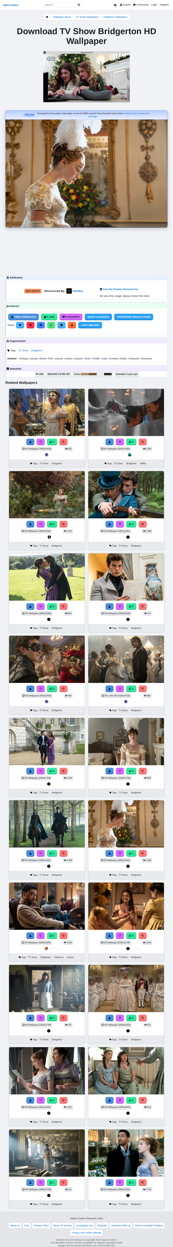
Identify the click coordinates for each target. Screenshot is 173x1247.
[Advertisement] (86, 251)
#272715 (108, 374)
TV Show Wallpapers (87, 17)
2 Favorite (72, 317)
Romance (146, 358)
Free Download (25, 317)
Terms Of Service (62, 1225)
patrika (56, 537)
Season (78, 358)
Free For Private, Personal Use (120, 289)
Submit (126, 4)
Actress (59, 358)
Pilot (50, 358)
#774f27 (93, 374)
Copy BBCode (90, 325)
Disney (33, 358)
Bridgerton (36, 350)
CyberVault (56, 454)
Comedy (113, 358)
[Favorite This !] (41, 853)
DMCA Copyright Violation (149, 1225)
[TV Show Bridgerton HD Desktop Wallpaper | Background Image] (47, 846)
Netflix (123, 358)
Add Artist (33, 291)
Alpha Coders (11, 5)
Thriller (96, 358)
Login (154, 4)
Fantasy (23, 358)
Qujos (136, 454)
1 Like (50, 317)
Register (164, 4)
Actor (87, 358)
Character (133, 358)
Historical (58, 957)
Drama (68, 358)
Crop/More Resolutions (133, 317)
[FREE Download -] (30, 853)
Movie (42, 358)
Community (142, 4)
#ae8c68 (85, 374)
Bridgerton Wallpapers (115, 17)
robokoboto (56, 948)
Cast (104, 358)
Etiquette (102, 1225)
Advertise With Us (121, 1225)
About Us (15, 1225)
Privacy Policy (41, 1225)
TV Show (23, 350)
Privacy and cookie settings (86, 1232)
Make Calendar (98, 317)
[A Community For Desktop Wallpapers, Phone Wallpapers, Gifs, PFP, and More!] (47, 17)
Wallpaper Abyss (62, 17)
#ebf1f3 (100, 374)
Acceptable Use (84, 1225)
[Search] (79, 4)
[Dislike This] (63, 853)
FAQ (26, 1225)
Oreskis (78, 290)
